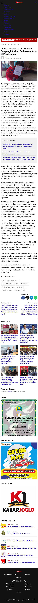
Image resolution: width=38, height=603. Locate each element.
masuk (10, 392)
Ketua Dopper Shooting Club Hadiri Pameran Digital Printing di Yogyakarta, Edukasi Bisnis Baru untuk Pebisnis (17, 146)
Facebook (11, 584)
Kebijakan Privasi (10, 574)
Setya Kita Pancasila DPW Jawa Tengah (13, 290)
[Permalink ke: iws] (2, 58)
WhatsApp (11, 586)
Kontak (18, 577)
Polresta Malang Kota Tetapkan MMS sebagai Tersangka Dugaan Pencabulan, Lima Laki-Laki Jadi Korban (28, 339)
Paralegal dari (6, 287)
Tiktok (29, 589)
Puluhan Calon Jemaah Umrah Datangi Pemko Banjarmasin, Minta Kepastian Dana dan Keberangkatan (27, 360)
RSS (20, 592)
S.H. (13, 287)
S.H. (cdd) (20, 287)
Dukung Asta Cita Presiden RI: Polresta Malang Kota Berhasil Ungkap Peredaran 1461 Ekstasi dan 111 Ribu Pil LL (9, 339)
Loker (8, 524)
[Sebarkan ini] (23, 298)
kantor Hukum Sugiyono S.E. (10, 284)
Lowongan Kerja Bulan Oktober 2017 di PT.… (21, 548)
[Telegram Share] (31, 298)
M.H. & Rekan (24, 284)
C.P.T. (3, 281)
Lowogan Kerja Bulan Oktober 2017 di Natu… (21, 541)
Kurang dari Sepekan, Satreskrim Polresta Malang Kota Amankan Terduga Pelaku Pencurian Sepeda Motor (28, 380)
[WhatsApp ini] (35, 298)
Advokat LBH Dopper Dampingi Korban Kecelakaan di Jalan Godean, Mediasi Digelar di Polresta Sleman (9, 380)
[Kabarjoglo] (19, 2)
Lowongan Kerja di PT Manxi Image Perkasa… (22, 562)
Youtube (11, 589)
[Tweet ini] (27, 298)
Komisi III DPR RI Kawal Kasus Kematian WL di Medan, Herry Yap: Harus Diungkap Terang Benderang (8, 360)
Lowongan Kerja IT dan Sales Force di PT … (21, 526)
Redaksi (27, 574)
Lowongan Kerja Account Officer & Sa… (20, 555)
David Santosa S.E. (12, 281)
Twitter (29, 584)
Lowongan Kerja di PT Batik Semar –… (19, 534)
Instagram (29, 586)
